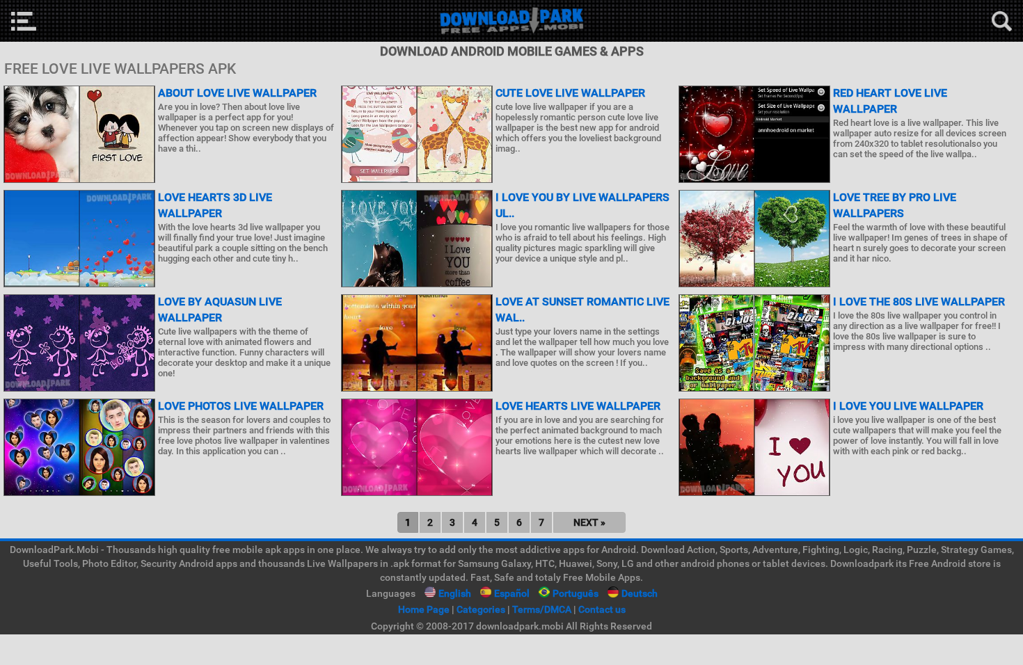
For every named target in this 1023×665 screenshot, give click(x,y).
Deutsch (639, 593)
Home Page (424, 609)
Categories (481, 609)
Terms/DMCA (541, 609)
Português (575, 593)
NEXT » (589, 522)
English (454, 593)
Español (512, 593)
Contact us (602, 609)
